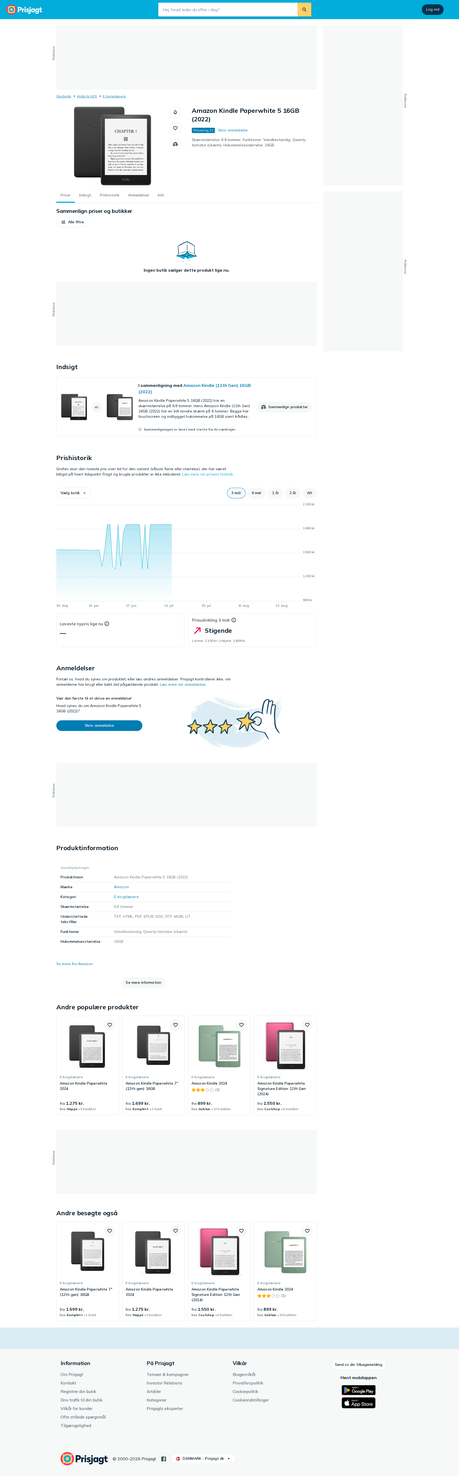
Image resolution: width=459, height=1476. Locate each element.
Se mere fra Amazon (74, 963)
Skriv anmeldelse (233, 130)
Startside (63, 96)
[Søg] (304, 9)
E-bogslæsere (114, 96)
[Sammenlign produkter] (175, 144)
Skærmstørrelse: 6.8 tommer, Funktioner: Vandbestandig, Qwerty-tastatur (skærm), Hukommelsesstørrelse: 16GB (249, 142)
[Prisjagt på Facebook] (163, 1458)
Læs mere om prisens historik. (208, 474)
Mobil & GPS (87, 96)
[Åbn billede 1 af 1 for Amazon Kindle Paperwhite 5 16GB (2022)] (112, 146)
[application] (186, 556)
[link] (186, 407)
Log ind (432, 9)
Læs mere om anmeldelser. (183, 684)
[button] (175, 112)
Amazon (121, 886)
